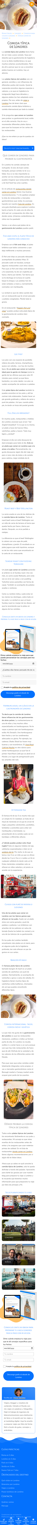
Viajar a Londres (8, 1488)
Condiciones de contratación (11, 1515)
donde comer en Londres (22, 1151)
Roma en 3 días (7, 1455)
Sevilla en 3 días (8, 1466)
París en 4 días (7, 1463)
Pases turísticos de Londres (12, 1492)
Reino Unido (7, 33)
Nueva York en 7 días (9, 1470)
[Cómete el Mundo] (15, 4)
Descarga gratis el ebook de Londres (18, 1376)
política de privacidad (21, 687)
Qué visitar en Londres (10, 1480)
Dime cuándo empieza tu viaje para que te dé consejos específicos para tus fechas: (17, 1342)
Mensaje (4, 1506)
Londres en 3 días (8, 1459)
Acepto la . (17, 687)
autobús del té (8, 852)
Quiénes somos (7, 1502)
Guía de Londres (24, 204)
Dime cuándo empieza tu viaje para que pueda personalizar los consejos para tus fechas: (18, 657)
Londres (17, 33)
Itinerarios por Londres (10, 1484)
